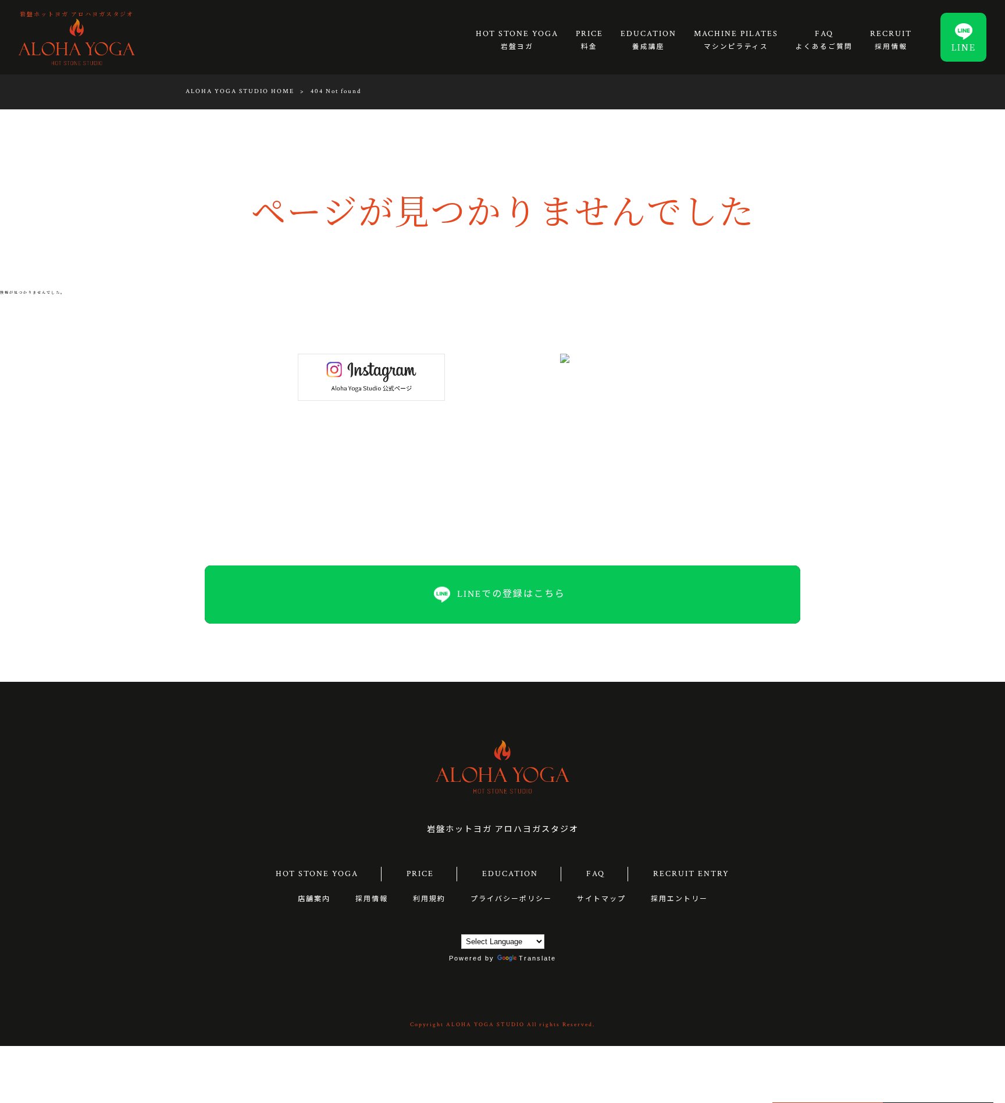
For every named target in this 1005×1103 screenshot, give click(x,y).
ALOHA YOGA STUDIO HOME (240, 91)
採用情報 (371, 899)
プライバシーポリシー (511, 899)
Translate (537, 958)
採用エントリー (679, 899)
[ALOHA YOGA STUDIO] (77, 41)
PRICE (420, 874)
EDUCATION (510, 874)
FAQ (595, 874)
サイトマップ (601, 899)
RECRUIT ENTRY (691, 874)
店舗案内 (314, 899)
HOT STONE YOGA (317, 874)
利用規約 (429, 899)
